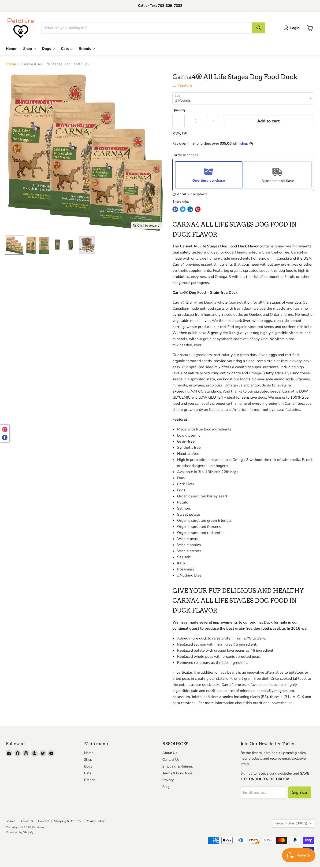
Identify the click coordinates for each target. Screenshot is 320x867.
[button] (243, 194)
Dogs (47, 48)
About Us (169, 752)
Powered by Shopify (19, 832)
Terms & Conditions (177, 773)
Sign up (299, 792)
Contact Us (170, 759)
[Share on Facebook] (175, 209)
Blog (166, 786)
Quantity (179, 110)
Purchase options (185, 155)
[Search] (258, 27)
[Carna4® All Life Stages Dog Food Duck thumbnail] (14, 245)
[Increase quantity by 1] (213, 121)
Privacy (168, 780)
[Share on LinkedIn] (190, 209)
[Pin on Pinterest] (198, 209)
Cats (65, 48)
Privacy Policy (95, 821)
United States (291, 823)
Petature (184, 85)
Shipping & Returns (177, 766)
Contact (43, 821)
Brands (85, 48)
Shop (28, 48)
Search (10, 821)
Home (11, 48)
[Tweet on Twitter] (183, 209)
